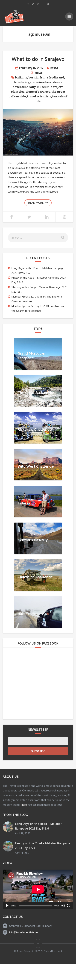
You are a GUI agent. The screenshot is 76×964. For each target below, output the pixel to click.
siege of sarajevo (38, 91)
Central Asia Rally (33, 539)
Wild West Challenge (36, 466)
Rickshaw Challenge (35, 429)
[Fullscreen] (69, 905)
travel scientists (39, 96)
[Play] (7, 905)
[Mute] (63, 905)
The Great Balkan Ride (36, 392)
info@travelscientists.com (24, 932)
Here (24, 804)
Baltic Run (26, 613)
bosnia (33, 77)
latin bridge (22, 82)
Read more (35, 202)
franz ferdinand (52, 77)
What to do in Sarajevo (38, 59)
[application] (38, 889)
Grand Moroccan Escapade (31, 355)
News (39, 72)
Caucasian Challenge (35, 576)
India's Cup (27, 503)
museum (43, 87)
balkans (21, 77)
